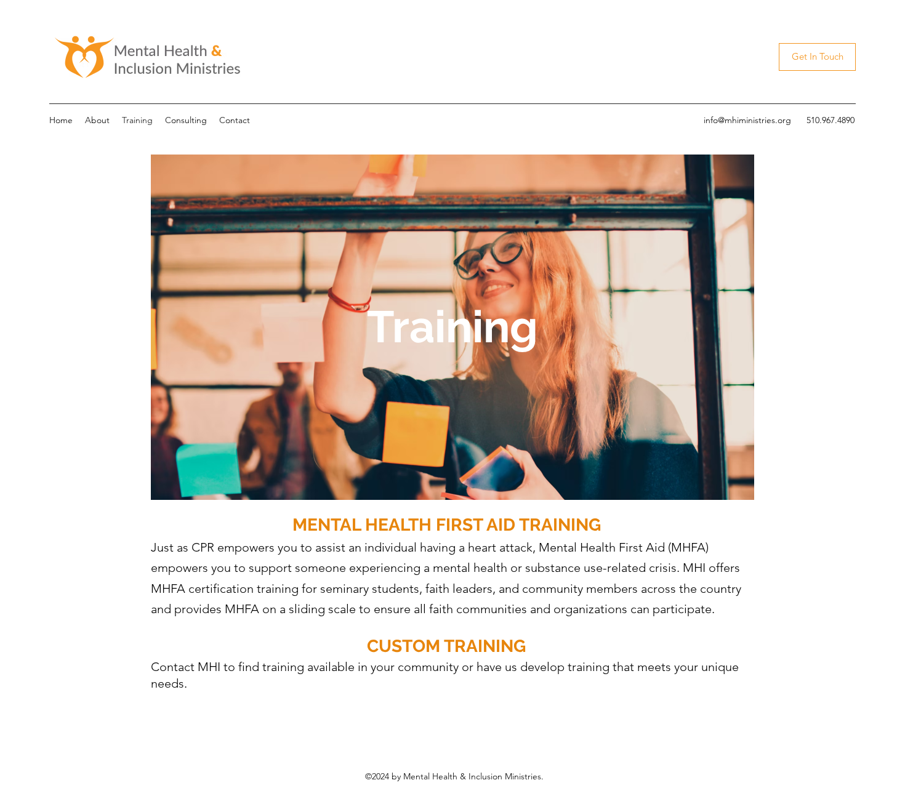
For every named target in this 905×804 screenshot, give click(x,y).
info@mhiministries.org (747, 120)
